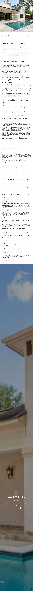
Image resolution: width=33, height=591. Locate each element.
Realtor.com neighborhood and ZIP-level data (13, 88)
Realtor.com (6, 66)
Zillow (3, 110)
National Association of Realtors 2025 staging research (16, 127)
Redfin (3, 109)
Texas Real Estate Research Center (20, 74)
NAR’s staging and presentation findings (16, 154)
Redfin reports (6, 65)
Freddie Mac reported (18, 172)
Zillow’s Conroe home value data (10, 54)
